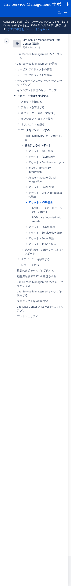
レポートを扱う (30, 264)
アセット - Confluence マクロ (46, 162)
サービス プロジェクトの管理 (34, 69)
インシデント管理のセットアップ (37, 90)
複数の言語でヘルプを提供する (35, 270)
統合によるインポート (38, 145)
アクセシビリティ (27, 316)
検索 (59, 12)
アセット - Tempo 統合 (42, 244)
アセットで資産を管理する (33, 95)
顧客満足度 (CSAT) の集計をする (36, 276)
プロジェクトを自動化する (33, 300)
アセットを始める (31, 101)
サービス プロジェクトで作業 (34, 75)
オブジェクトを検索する (35, 259)
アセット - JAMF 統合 (41, 187)
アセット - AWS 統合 (40, 150)
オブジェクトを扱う (32, 124)
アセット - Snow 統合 (41, 238)
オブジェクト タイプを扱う (37, 118)
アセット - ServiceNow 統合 (45, 232)
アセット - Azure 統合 (41, 156)
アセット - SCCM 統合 (41, 226)
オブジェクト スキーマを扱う (38, 113)
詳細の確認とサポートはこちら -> (28, 29)
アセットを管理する (32, 107)
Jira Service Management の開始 (37, 63)
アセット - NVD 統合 (40, 202)
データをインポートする (35, 130)
